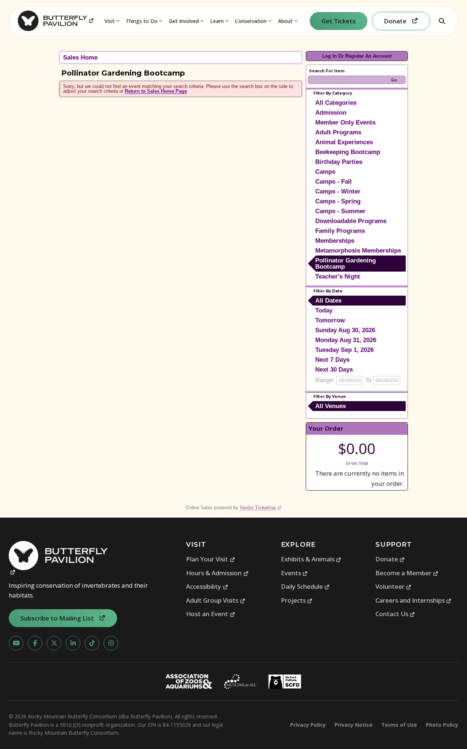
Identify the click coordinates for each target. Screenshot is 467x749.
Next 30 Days (334, 369)
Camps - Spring (337, 201)
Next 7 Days (332, 359)
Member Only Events (345, 122)
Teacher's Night (337, 276)
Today (323, 310)
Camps (325, 171)
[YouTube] (16, 643)
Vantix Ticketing (261, 507)
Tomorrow (330, 320)
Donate (390, 559)
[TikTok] (92, 643)
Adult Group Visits (215, 600)
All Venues (330, 406)
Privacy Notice (354, 724)
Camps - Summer (340, 211)
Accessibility (207, 586)
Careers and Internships (413, 600)
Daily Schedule (305, 586)
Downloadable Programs (350, 221)
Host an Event (210, 614)
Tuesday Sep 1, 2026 (344, 349)
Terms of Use (399, 724)
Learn (217, 21)
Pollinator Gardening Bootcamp (345, 263)
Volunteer (393, 586)
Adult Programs (338, 132)
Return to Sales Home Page (156, 91)
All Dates (328, 300)
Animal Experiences (344, 142)
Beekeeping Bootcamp (347, 152)
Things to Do (142, 21)
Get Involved (184, 21)
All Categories (335, 102)
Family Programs (340, 230)
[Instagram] (111, 643)
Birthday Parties (338, 161)
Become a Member (407, 573)
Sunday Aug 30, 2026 (345, 330)
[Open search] (442, 21)
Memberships (334, 240)
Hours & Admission (217, 573)
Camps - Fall (333, 181)
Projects (297, 600)
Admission (330, 112)
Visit (109, 21)
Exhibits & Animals (311, 559)
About (285, 21)
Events (294, 573)
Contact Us (395, 614)
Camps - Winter (337, 191)
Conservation (251, 21)
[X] (54, 643)
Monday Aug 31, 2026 (345, 340)
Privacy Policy (308, 724)
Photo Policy (442, 724)
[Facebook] (35, 643)
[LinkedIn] (73, 643)
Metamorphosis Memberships (358, 250)
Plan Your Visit (210, 559)
